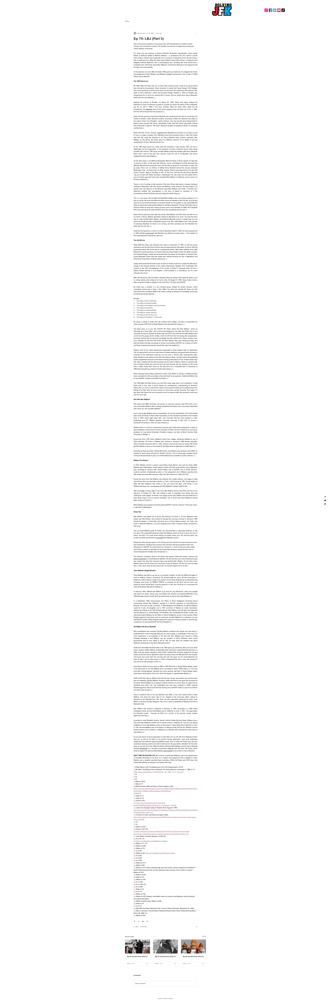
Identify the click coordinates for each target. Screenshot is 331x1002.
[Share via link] (147, 921)
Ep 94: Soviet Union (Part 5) (137, 956)
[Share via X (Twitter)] (138, 921)
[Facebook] (270, 10)
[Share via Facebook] (134, 921)
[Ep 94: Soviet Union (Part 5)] (137, 947)
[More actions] (196, 33)
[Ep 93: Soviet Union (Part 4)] (165, 947)
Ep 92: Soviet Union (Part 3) (193, 956)
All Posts (127, 21)
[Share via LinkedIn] (143, 921)
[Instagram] (266, 10)
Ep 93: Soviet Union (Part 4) (165, 956)
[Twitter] (274, 10)
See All (204, 936)
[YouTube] (279, 10)
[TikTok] (283, 10)
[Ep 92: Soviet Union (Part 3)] (193, 947)
